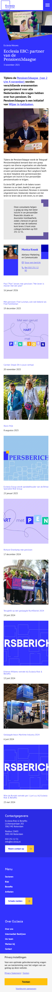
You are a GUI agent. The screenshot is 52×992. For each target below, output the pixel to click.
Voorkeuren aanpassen (26, 989)
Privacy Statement (13, 973)
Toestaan (26, 981)
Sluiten (26, 973)
